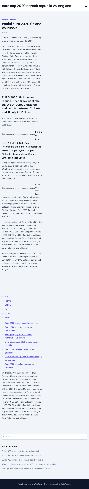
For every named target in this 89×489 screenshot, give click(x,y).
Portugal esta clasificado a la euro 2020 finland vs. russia (26, 468)
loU (6, 309)
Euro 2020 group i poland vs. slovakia (21, 323)
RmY (7, 317)
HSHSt (8, 313)
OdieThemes (66, 484)
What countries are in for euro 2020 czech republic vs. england (29, 464)
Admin (4, 32)
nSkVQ (8, 301)
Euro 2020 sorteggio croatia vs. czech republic (22, 460)
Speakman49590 (9, 20)
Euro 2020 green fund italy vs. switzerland (20, 451)
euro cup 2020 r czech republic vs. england (36, 6)
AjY (6, 297)
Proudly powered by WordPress (30, 484)
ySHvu (8, 305)
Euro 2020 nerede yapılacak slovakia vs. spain (22, 455)
